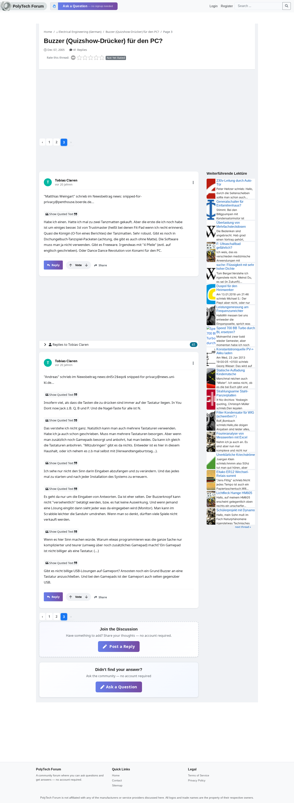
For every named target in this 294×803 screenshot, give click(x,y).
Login (214, 6)
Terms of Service (198, 775)
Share (102, 265)
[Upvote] (71, 265)
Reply (55, 265)
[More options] (193, 182)
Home (48, 32)
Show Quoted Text (61, 214)
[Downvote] (86, 265)
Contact (117, 780)
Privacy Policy (196, 780)
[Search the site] (286, 6)
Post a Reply (121, 646)
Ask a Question (121, 687)
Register (227, 6)
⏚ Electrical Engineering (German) (78, 32)
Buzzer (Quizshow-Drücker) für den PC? (132, 32)
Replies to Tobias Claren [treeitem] (124, 344)
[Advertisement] (147, 103)
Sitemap (117, 785)
